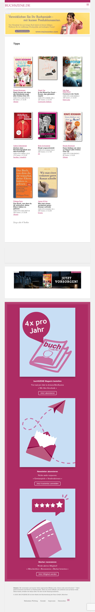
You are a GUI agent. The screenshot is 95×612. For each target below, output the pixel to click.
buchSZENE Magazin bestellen (47, 381)
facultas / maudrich (19, 157)
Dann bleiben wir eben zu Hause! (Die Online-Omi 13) (72, 149)
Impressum (51, 601)
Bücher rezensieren (47, 562)
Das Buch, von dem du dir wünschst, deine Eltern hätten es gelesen (22, 206)
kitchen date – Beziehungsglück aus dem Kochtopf (22, 149)
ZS (39, 154)
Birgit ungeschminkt (46, 148)
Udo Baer (66, 90)
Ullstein (15, 102)
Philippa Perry (18, 201)
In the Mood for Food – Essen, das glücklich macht (47, 94)
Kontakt (43, 601)
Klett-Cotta (66, 100)
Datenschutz (62, 601)
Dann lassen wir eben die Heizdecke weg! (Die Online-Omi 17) (22, 94)
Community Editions (45, 102)
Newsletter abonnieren (47, 471)
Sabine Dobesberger (20, 146)
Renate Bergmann (19, 90)
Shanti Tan (41, 90)
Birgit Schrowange (44, 146)
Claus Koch (67, 92)
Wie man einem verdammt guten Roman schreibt (44, 205)
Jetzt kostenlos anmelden (47, 484)
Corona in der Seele (71, 94)
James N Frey (43, 201)
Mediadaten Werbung (31, 601)
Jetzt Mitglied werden (47, 574)
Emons (40, 213)
